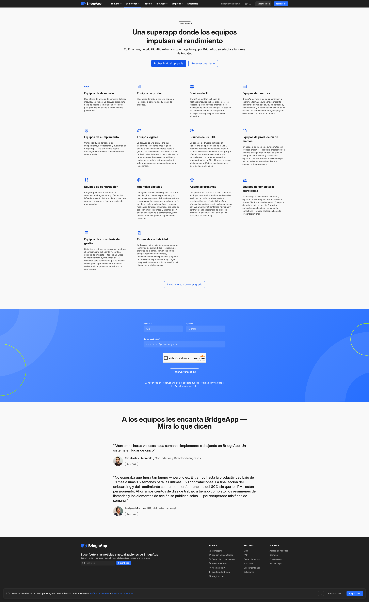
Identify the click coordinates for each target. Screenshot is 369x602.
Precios (148, 3)
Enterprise (192, 3)
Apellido (190, 324)
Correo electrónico (152, 339)
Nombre (148, 324)
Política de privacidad (122, 593)
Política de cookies (99, 593)
